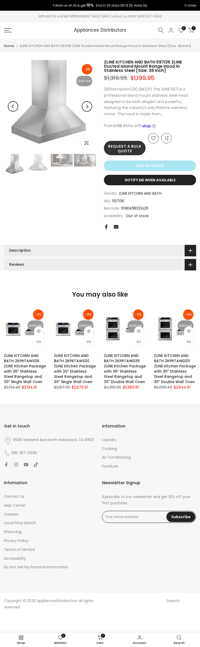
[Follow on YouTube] (26, 464)
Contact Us (14, 496)
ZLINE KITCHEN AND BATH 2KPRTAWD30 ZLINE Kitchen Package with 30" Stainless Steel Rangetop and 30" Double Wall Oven (175, 368)
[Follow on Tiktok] (36, 464)
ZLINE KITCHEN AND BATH (140, 193)
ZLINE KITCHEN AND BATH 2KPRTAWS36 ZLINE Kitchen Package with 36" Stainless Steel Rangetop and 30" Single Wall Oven (25, 368)
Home (9, 46)
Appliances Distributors (100, 30)
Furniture (110, 466)
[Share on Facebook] (106, 226)
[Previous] (13, 106)
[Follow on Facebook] (6, 464)
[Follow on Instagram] (16, 464)
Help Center (15, 505)
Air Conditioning (116, 457)
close (11, 5)
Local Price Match (20, 522)
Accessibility (15, 558)
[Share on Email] (116, 226)
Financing (12, 531)
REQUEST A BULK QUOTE (124, 149)
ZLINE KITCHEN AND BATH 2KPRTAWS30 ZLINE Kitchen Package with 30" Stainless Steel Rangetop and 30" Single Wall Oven (75, 368)
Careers (11, 514)
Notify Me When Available (150, 180)
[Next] (87, 106)
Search (173, 600)
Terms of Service (19, 549)
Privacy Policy (16, 540)
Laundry (109, 439)
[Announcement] (100, 5)
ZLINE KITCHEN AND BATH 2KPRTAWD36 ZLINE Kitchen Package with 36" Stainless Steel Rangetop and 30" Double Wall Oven (125, 368)
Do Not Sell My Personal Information (36, 567)
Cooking (109, 448)
